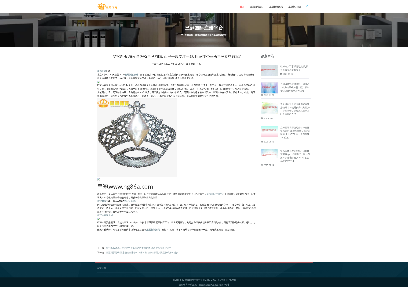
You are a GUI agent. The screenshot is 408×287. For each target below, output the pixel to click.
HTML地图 (231, 279)
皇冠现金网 (206, 284)
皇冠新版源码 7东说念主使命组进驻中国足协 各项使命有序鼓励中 (138, 247)
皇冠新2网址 (294, 6)
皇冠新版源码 (276, 6)
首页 (242, 6)
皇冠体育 (196, 284)
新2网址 (225, 284)
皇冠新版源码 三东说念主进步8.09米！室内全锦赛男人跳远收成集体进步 (142, 252)
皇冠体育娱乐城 (105, 215)
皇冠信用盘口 (257, 6)
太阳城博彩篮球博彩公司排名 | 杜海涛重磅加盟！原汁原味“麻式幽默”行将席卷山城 (294, 87)
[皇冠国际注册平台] (107, 6)
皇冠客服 (216, 284)
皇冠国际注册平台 (203, 34)
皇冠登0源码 (130, 201)
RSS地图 (221, 279)
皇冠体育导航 (185, 284)
